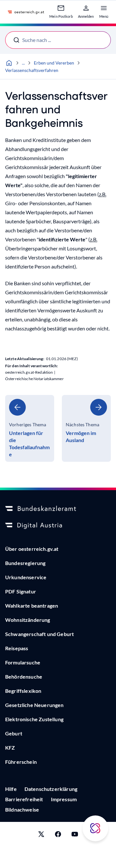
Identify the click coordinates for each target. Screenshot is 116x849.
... (23, 63)
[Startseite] (9, 63)
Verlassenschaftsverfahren (31, 70)
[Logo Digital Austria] (58, 525)
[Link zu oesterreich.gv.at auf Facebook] (58, 835)
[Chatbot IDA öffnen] (95, 828)
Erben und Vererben (54, 63)
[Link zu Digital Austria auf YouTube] (74, 835)
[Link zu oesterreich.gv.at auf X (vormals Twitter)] (41, 835)
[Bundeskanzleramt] (58, 509)
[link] (29, 428)
